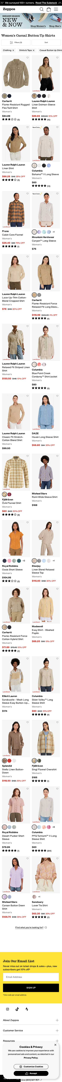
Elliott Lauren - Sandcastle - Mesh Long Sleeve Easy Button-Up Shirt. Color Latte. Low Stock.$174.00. (16, 686)
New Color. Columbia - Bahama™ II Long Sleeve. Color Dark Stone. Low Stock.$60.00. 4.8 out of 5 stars (46, 156)
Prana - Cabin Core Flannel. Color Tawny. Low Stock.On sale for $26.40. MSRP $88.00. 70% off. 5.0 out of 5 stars (16, 220)
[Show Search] (42, 9)
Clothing (7, 50)
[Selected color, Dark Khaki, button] (34, 295)
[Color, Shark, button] (44, 364)
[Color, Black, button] (44, 165)
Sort (46, 42)
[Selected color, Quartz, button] (4, 827)
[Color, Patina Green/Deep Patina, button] (39, 760)
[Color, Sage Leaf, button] (14, 560)
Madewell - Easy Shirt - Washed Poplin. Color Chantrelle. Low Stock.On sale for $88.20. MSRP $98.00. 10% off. (46, 619)
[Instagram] (7, 1009)
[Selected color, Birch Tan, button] (34, 96)
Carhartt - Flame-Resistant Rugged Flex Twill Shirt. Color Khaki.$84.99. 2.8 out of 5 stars (16, 88)
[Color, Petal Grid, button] (34, 896)
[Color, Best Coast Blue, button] (48, 232)
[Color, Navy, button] (39, 96)
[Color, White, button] (48, 96)
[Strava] (26, 1009)
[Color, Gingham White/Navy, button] (39, 560)
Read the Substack (46, 2)
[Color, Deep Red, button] (9, 494)
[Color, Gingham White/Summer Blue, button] (44, 560)
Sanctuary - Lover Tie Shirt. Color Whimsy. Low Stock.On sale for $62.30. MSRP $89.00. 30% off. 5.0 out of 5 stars (46, 887)
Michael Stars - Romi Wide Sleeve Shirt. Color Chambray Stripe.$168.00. (46, 485)
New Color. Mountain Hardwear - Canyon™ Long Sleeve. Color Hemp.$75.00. (46, 220)
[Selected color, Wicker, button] (4, 760)
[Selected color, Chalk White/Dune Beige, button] (4, 494)
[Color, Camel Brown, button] (39, 364)
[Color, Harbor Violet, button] (39, 232)
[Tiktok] (17, 1009)
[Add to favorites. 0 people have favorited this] (27, 57)
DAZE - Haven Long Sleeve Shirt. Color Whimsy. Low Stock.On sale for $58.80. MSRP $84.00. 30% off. (46, 421)
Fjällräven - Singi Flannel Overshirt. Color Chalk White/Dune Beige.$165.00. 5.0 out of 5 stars (46, 751)
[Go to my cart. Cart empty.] (49, 9)
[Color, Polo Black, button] (44, 96)
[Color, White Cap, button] (48, 165)
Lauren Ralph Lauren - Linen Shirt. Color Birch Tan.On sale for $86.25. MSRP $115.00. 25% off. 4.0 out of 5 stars (16, 156)
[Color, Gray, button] (39, 295)
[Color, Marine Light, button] (39, 827)
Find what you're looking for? (29, 927)
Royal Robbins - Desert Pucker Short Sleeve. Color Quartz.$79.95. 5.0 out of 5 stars (16, 819)
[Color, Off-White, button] (48, 560)
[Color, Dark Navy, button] (9, 96)
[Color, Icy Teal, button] (44, 232)
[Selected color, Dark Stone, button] (34, 165)
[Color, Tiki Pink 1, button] (44, 827)
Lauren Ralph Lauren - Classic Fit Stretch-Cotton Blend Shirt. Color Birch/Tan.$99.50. (16, 421)
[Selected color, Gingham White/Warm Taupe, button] (34, 560)
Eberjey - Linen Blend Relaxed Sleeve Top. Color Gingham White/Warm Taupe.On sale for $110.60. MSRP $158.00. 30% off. (46, 551)
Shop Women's (38, 26)
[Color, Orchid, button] (9, 560)
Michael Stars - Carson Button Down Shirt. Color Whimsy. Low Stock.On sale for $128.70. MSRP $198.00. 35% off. (16, 887)
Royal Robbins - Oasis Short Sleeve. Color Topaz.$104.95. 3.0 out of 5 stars (16, 551)
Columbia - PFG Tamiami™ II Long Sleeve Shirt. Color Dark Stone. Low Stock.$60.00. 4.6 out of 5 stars (46, 819)
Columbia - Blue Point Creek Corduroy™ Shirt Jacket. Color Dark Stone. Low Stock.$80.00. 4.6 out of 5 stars (46, 357)
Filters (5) (18, 42)
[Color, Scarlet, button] (9, 760)
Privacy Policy (31, 1058)
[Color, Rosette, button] (48, 827)
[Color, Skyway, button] (9, 827)
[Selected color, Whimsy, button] (4, 896)
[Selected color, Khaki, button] (4, 96)
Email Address (14, 977)
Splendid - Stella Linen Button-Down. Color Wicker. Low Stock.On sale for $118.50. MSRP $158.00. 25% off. (16, 751)
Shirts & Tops (25, 50)
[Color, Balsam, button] (19, 560)
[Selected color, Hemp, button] (34, 232)
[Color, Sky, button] (9, 896)
